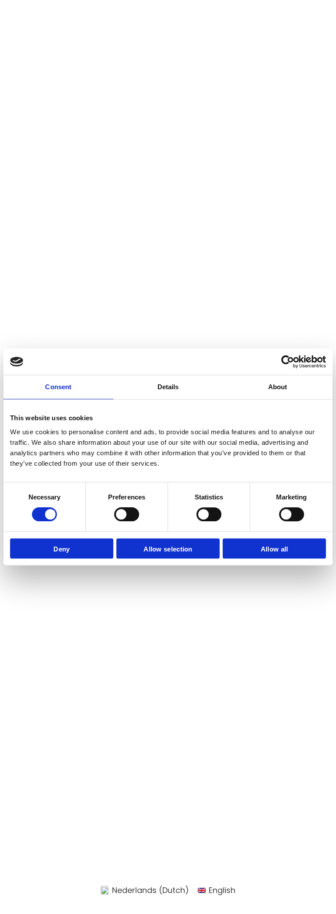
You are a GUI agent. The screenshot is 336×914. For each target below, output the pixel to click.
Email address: (39, 738)
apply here (40, 649)
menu (316, 17)
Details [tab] (168, 387)
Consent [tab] (58, 387)
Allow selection (168, 549)
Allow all (274, 549)
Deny (61, 549)
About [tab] (277, 387)
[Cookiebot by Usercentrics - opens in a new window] (287, 361)
